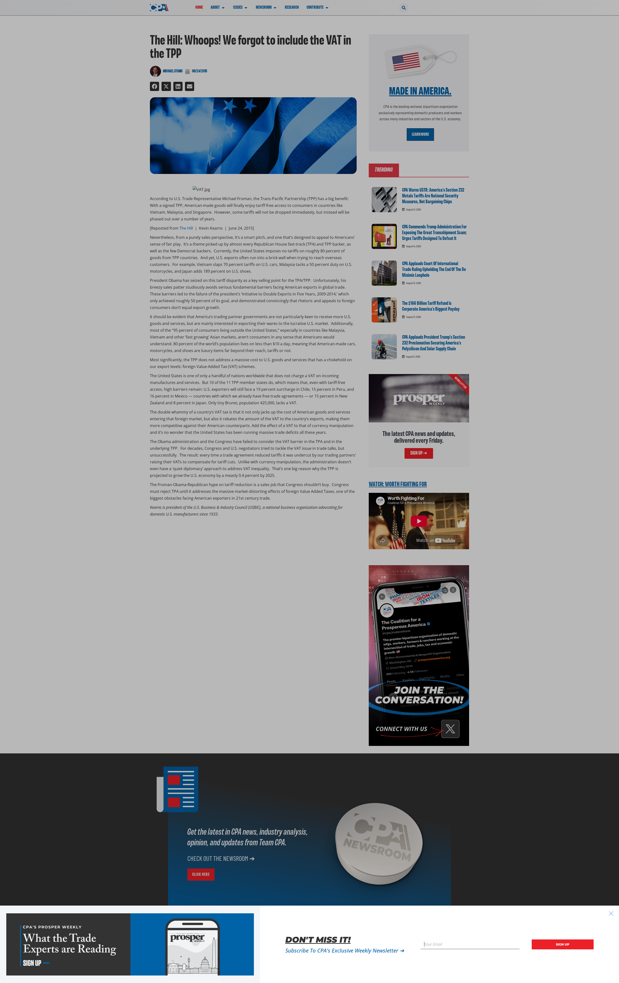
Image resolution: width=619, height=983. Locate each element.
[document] (309, 491)
